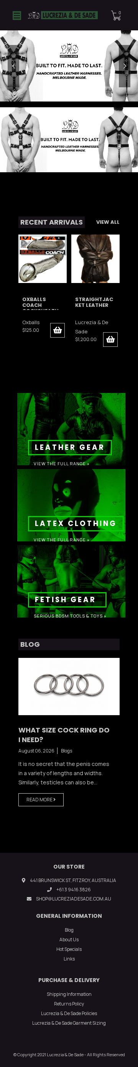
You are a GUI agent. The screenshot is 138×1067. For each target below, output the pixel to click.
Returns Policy (69, 1003)
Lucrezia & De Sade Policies (69, 1013)
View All (108, 222)
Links (69, 958)
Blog (69, 930)
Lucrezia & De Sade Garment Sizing (69, 1023)
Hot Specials (69, 949)
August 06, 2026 (36, 750)
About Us (69, 939)
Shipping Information (69, 994)
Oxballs (30, 322)
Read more (39, 799)
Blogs (66, 750)
